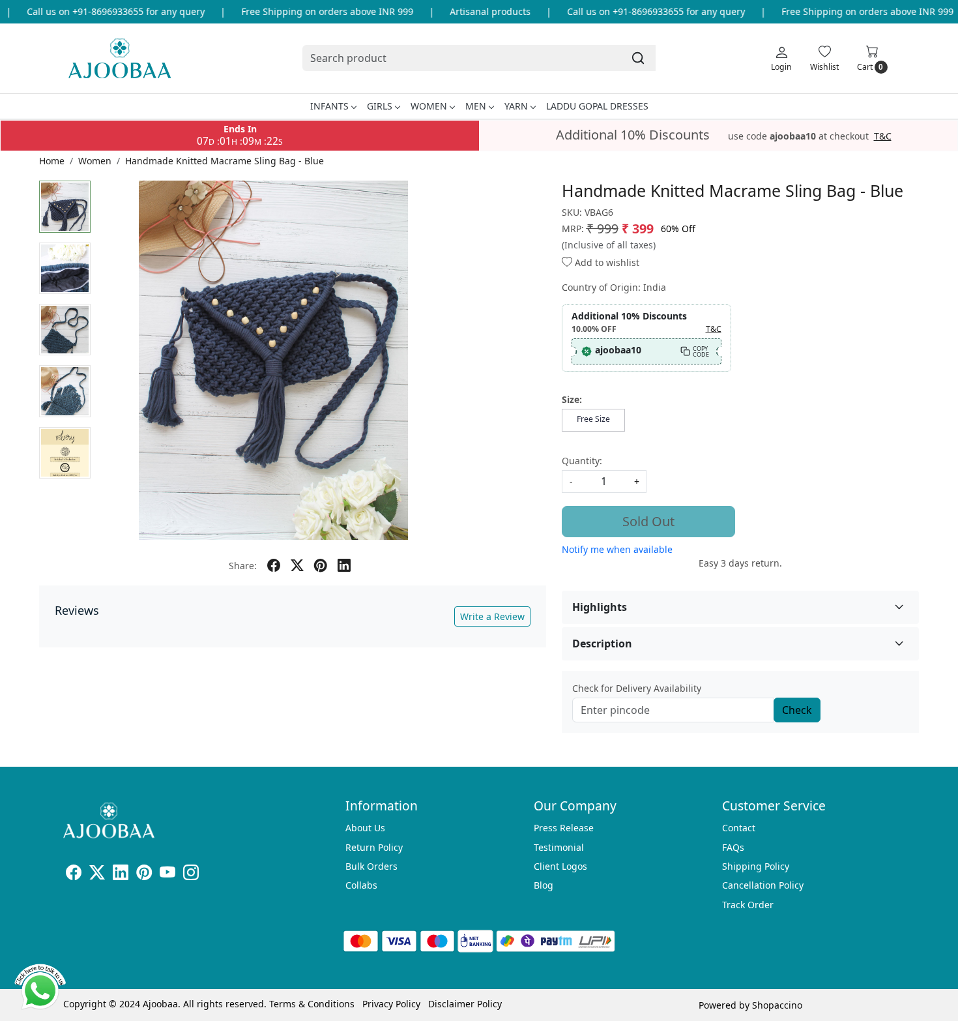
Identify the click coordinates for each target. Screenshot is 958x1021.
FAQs (733, 847)
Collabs (361, 885)
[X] (97, 874)
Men (475, 106)
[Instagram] (191, 874)
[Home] (119, 58)
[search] (638, 58)
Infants (329, 106)
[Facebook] (73, 874)
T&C (883, 136)
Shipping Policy (755, 866)
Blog (543, 885)
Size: (572, 399)
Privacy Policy (391, 1004)
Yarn (516, 106)
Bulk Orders (371, 866)
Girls (379, 106)
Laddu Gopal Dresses (597, 106)
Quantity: (582, 460)
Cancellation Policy (763, 885)
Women (429, 106)
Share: (243, 565)
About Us (365, 827)
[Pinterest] (144, 874)
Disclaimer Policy (465, 1004)
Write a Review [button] (492, 616)
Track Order (748, 904)
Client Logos (560, 866)
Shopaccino (777, 1005)
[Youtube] (167, 874)
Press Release (564, 827)
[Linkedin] (120, 874)
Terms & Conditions (312, 1004)
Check (797, 710)
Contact (738, 827)
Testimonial (559, 847)
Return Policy (374, 847)
